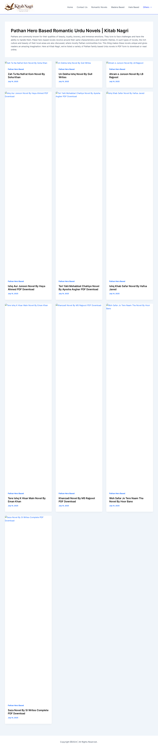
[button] (150, 7)
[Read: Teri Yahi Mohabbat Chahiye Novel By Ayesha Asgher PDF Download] (79, 184)
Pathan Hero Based (16, 69)
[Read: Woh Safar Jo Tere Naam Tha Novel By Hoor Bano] (129, 396)
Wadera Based (117, 7)
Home (70, 7)
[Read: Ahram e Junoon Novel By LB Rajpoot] (124, 62)
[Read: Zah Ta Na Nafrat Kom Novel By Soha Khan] (26, 62)
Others (146, 7)
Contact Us (82, 7)
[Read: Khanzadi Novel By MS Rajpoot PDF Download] (79, 396)
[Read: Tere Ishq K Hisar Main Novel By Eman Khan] (28, 396)
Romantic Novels (99, 7)
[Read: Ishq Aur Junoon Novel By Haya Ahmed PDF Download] (28, 184)
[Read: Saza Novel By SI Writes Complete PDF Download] (28, 608)
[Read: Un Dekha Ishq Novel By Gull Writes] (73, 62)
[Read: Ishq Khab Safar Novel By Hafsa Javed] (129, 184)
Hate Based (133, 7)
